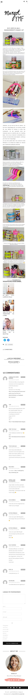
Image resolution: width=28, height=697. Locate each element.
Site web (5, 617)
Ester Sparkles (13, 513)
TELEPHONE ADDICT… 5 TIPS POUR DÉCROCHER (14, 359)
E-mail (4, 611)
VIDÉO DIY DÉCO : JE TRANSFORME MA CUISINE (8, 314)
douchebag (12, 500)
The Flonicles (13, 446)
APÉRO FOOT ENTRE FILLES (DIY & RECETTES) (8, 332)
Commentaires (7, 349)
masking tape (6, 185)
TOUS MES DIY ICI (16, 280)
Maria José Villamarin (12, 480)
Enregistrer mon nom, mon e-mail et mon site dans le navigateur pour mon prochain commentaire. (6, 633)
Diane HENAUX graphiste (18, 694)
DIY (6, 344)
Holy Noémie (12, 545)
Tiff (10, 404)
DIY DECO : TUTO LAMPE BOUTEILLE (8, 296)
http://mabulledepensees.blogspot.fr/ (18, 421)
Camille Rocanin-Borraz (14, 377)
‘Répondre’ (23, 404)
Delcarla (11, 466)
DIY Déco (10, 344)
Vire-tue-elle (12, 429)
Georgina (11, 580)
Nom (4, 606)
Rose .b (11, 569)
